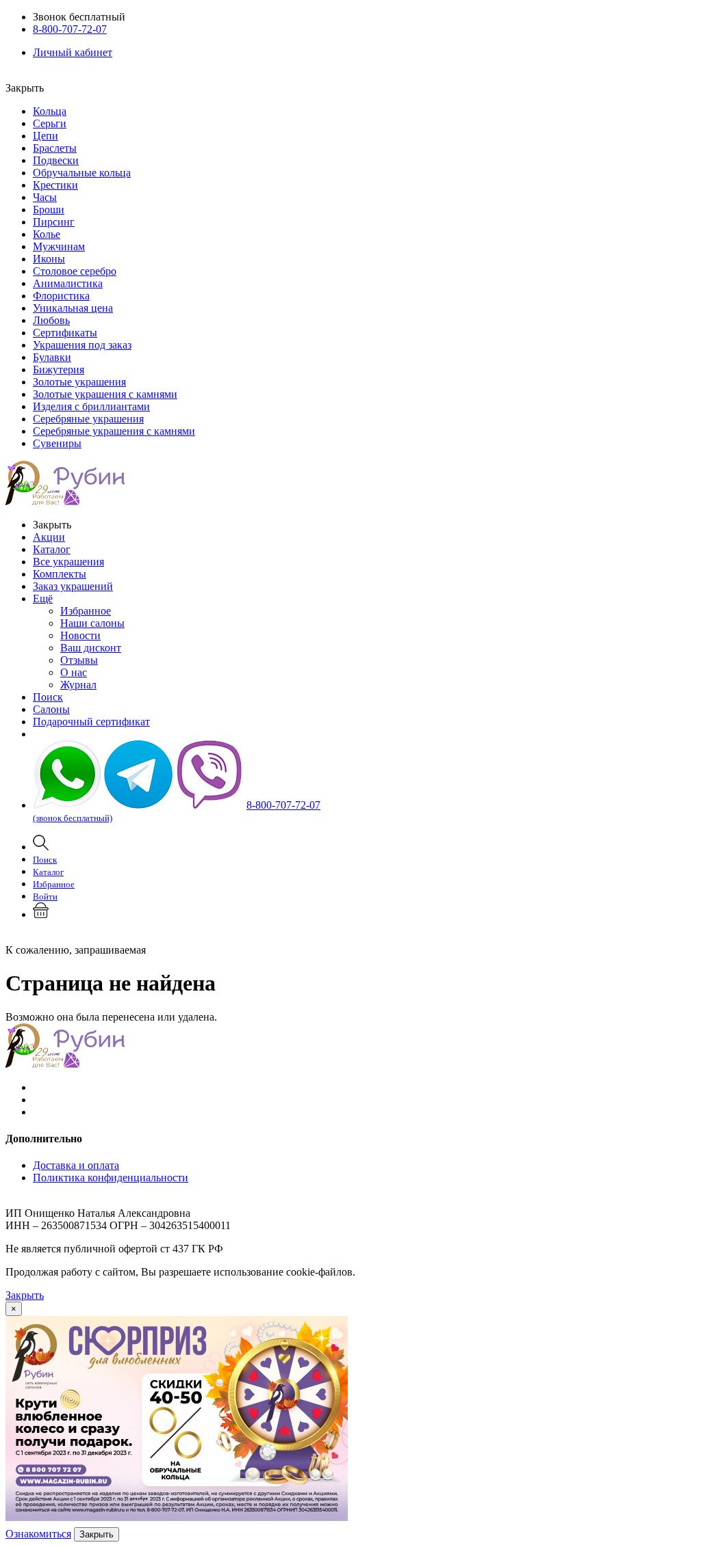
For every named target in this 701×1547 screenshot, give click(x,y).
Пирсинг (54, 222)
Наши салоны (92, 623)
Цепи (45, 136)
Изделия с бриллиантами (91, 406)
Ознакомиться (38, 1533)
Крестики (55, 185)
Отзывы (79, 660)
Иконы (49, 259)
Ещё (43, 598)
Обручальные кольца (82, 172)
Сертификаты (65, 332)
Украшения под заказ (82, 345)
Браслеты (55, 148)
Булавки (52, 357)
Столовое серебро (74, 271)
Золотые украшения (79, 382)
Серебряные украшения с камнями (114, 431)
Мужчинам (59, 246)
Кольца (49, 111)
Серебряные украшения (88, 419)
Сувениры (57, 443)
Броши (48, 209)
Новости (80, 635)
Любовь (51, 320)
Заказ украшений (73, 586)
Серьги (49, 123)
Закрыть (24, 1295)
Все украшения (68, 561)
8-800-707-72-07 (70, 29)
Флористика (61, 295)
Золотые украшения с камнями (105, 394)
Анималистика (68, 283)
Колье (46, 234)
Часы (45, 197)
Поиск (48, 697)
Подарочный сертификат (91, 721)
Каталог (52, 549)
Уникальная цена (73, 308)
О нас (73, 672)
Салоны (51, 709)
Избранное (85, 611)
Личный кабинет (72, 52)
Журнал (78, 684)
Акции (49, 537)
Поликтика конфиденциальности (110, 1177)
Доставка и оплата (76, 1165)
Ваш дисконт (90, 648)
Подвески (56, 160)
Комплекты (59, 574)
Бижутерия (58, 369)
